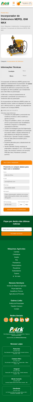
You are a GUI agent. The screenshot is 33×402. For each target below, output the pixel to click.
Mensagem (6, 191)
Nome (5, 172)
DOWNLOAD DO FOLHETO (10, 110)
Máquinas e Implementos (12, 26)
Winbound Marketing (21, 337)
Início (2, 26)
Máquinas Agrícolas (16, 249)
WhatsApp (6, 185)
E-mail (5, 178)
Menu (13, 5)
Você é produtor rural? (23, 203)
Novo (24, 71)
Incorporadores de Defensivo (15, 61)
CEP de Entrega (7, 202)
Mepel (24, 75)
